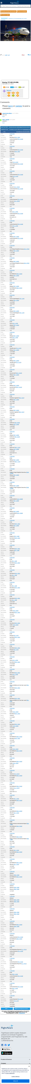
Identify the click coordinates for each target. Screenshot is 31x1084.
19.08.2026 (12, 320)
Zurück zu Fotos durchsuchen (9, 11)
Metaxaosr (9, 90)
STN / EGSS (20, 139)
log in (10, 106)
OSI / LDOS (15, 162)
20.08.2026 (12, 270)
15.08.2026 (12, 594)
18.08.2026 (12, 394)
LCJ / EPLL (24, 949)
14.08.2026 (12, 695)
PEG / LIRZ (16, 635)
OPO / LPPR (15, 211)
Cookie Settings (15, 1076)
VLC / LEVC (16, 774)
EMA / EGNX (19, 273)
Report (3, 116)
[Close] (29, 1066)
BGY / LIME (16, 536)
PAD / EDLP (21, 397)
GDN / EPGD (26, 249)
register (18, 106)
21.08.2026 (12, 208)
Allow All (15, 1081)
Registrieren (22, 1013)
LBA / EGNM (19, 499)
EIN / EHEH (17, 422)
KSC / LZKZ (17, 447)
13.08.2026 (12, 782)
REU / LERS (15, 974)
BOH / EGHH (19, 373)
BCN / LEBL (17, 137)
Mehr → (7, 1008)
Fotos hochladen (22, 11)
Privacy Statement (9, 1073)
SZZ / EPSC (16, 187)
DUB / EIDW (15, 610)
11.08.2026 (12, 946)
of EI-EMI (6, 87)
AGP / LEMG (16, 236)
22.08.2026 (12, 133)
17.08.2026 (12, 444)
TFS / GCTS (18, 348)
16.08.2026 (12, 495)
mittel (3, 55)
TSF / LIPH (22, 298)
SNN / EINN (16, 875)
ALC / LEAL (16, 798)
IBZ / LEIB (14, 561)
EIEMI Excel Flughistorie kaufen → (22, 1008)
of (14, 87)
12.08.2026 (12, 846)
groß (6, 55)
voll (9, 55)
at (22, 87)
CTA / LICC (16, 1000)
